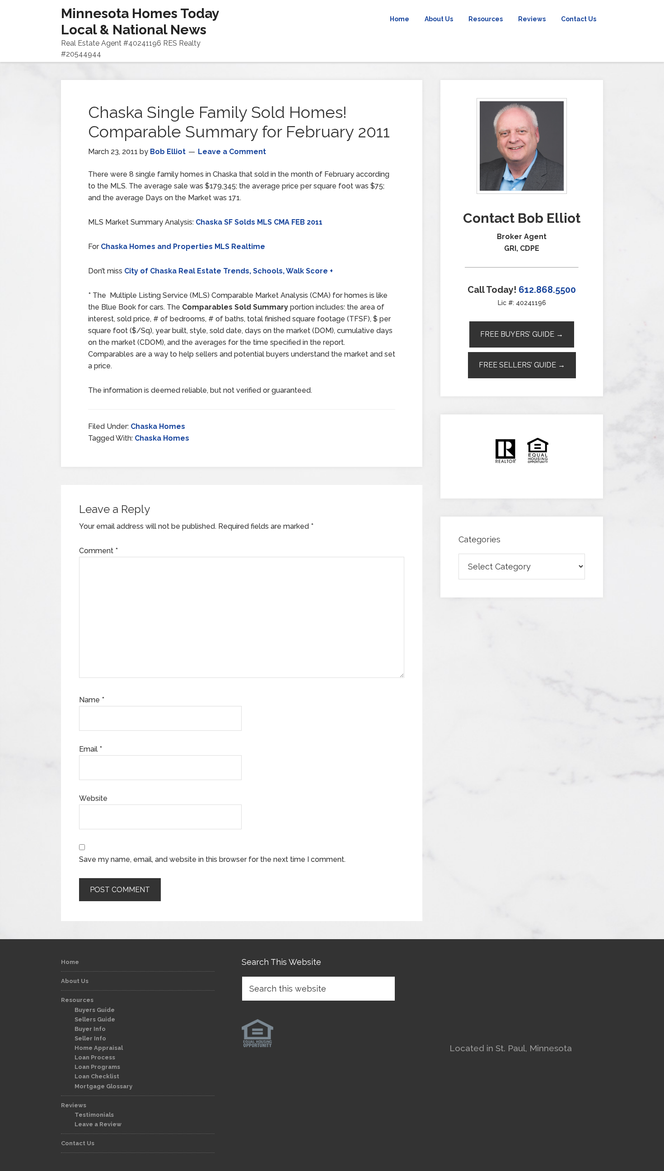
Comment (98, 550)
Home (70, 962)
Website (93, 798)
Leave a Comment (232, 151)
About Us (75, 981)
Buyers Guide (95, 1009)
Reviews (73, 1105)
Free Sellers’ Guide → (522, 365)
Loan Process (95, 1057)
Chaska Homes (158, 426)
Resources (77, 1000)
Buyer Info (90, 1028)
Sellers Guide (95, 1019)
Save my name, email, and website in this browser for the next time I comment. (212, 859)
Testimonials (94, 1114)
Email (90, 749)
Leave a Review (98, 1124)
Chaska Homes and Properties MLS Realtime (183, 246)
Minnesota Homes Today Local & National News (140, 21)
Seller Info (90, 1038)
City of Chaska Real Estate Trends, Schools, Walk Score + (228, 271)
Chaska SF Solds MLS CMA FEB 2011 (259, 222)
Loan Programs (97, 1066)
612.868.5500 (547, 289)
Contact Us (77, 1143)
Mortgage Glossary (103, 1086)
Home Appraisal (99, 1047)
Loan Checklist (97, 1076)
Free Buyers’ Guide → (521, 334)
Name (91, 700)
